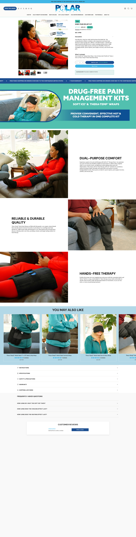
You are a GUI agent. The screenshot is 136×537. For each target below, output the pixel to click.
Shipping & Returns (26, 390)
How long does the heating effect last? (32, 414)
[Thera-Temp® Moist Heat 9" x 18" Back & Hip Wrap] (22, 334)
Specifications (24, 373)
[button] (29, 14)
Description (78, 37)
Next (133, 333)
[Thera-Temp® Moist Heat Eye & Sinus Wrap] (98, 334)
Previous (18, 44)
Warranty (23, 384)
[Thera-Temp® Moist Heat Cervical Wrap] (60, 334)
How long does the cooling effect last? (32, 409)
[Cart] (131, 8)
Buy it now (94, 66)
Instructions (24, 368)
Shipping (77, 29)
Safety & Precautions (27, 379)
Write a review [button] (80, 429)
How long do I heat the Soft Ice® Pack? (31, 403)
